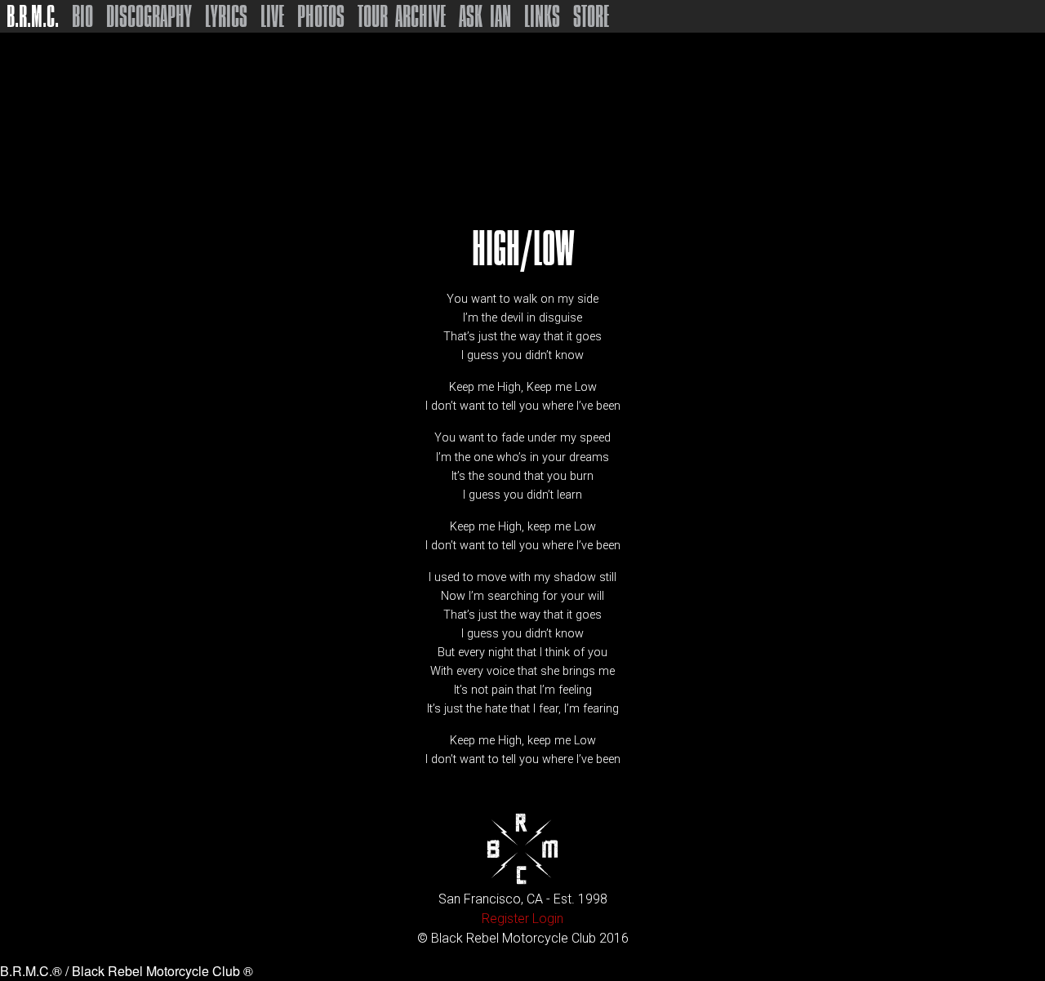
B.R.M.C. (33, 16)
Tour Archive (402, 16)
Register (505, 918)
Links (542, 16)
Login (547, 918)
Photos (321, 16)
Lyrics (226, 16)
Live (272, 16)
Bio (82, 16)
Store (591, 16)
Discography (149, 16)
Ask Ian (485, 16)
